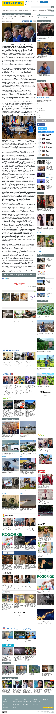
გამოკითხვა (41, 81)
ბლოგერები (6, 663)
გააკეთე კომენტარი (32, 286)
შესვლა (28, 4)
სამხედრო (41, 278)
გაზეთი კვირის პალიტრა (44, 17)
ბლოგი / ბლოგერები (44, 14)
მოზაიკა (40, 193)
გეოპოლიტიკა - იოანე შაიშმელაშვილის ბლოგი (16, 14)
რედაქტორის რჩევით (44, 21)
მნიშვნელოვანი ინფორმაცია (42, 255)
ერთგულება (41, 103)
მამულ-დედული (42, 300)
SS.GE (4, 291)
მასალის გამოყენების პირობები (49, 712)
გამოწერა (44, 1)
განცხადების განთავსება (33, 1)
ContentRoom (31, 307)
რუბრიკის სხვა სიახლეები (10, 419)
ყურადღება (41, 112)
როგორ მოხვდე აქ (33, 291)
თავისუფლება (42, 110)
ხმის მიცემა (45, 120)
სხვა (40, 117)
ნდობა (40, 108)
